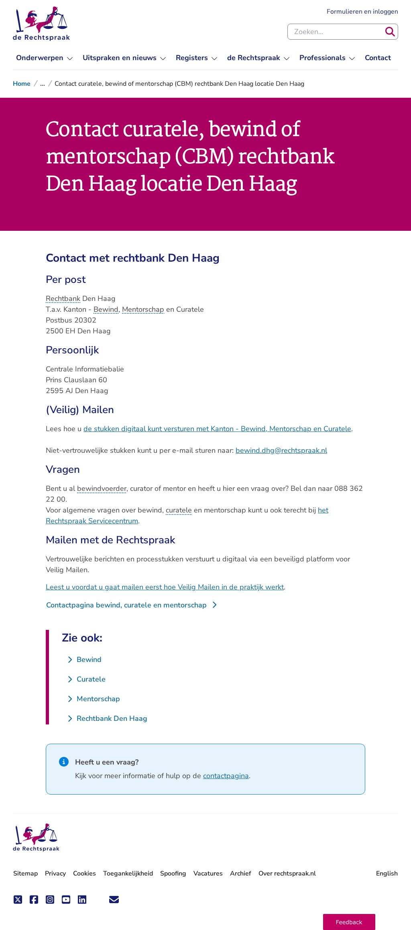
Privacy (55, 873)
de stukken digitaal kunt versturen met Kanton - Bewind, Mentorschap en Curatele (217, 429)
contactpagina (226, 776)
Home (22, 83)
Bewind (106, 309)
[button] (349, 922)
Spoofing (173, 873)
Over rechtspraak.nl (287, 873)
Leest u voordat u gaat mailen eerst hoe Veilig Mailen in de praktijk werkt (165, 587)
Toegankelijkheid (128, 873)
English (387, 873)
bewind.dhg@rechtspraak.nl (281, 450)
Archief (240, 873)
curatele (179, 510)
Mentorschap (143, 309)
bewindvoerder (101, 488)
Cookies (84, 873)
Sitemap (25, 873)
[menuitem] (44, 58)
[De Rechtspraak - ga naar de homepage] (41, 23)
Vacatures (208, 873)
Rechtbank (63, 298)
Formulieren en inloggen (362, 11)
